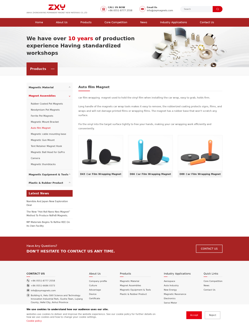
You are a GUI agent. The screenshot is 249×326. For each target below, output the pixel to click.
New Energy (170, 290)
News (143, 22)
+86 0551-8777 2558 (43, 280)
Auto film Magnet (41, 128)
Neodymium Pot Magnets (45, 109)
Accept (194, 315)
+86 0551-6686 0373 (43, 285)
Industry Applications (173, 22)
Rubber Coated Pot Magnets (47, 103)
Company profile (98, 281)
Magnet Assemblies (42, 96)
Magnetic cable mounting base (48, 134)
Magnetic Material (41, 87)
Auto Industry (171, 285)
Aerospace (169, 281)
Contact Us (207, 22)
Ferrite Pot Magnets (42, 115)
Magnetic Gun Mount (43, 140)
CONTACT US (209, 248)
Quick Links (211, 273)
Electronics (170, 298)
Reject (212, 315)
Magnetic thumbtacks (43, 164)
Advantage (95, 290)
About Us (61, 22)
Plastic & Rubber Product (46, 183)
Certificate (94, 298)
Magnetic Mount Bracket (45, 122)
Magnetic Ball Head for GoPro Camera (48, 155)
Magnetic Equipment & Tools (48, 174)
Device (92, 294)
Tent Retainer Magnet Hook (46, 146)
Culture (93, 285)
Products (86, 22)
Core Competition (115, 22)
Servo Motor (170, 302)
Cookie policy (34, 321)
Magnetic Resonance (175, 294)
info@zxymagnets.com (43, 290)
